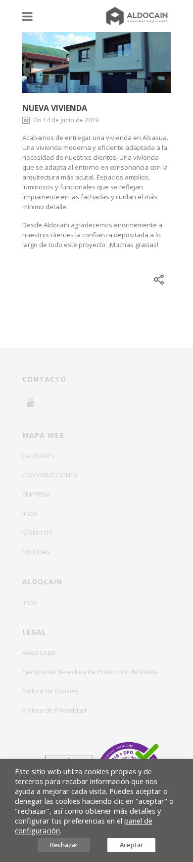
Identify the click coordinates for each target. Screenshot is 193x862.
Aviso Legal (39, 652)
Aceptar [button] (131, 844)
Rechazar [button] (64, 844)
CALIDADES (38, 455)
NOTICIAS (36, 551)
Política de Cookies (50, 690)
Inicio (30, 513)
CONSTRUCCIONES (50, 474)
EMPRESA (36, 494)
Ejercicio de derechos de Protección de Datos (89, 671)
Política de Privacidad (54, 710)
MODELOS (37, 532)
